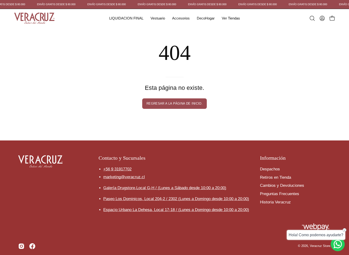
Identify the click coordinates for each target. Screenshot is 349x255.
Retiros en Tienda (275, 177)
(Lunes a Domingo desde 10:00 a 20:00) (213, 199)
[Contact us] (338, 244)
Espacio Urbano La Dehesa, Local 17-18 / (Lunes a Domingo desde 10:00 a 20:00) (176, 209)
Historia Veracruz (275, 202)
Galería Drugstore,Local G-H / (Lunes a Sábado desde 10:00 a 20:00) (164, 188)
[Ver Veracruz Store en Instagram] (21, 246)
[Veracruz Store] (34, 18)
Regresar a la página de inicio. (174, 103)
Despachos (270, 169)
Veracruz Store (320, 246)
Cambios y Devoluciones (282, 185)
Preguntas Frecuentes (279, 193)
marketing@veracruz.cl (124, 177)
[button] (126, 18)
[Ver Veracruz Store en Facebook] (32, 246)
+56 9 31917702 (117, 169)
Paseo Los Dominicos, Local (140, 199)
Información (273, 158)
